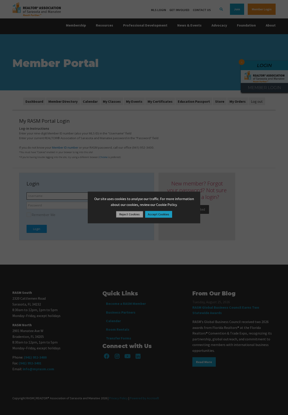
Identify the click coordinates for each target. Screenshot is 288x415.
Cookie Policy (166, 204)
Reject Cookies (129, 214)
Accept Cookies (158, 214)
